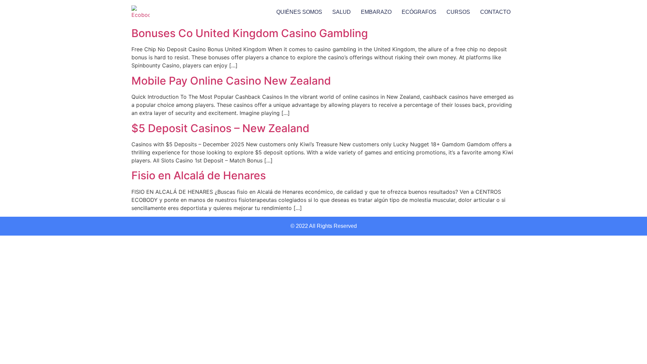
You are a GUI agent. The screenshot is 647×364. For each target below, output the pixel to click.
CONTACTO (495, 12)
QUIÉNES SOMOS (299, 12)
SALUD (341, 12)
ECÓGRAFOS (419, 12)
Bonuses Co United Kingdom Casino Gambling (249, 33)
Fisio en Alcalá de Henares (198, 175)
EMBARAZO (376, 12)
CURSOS (458, 12)
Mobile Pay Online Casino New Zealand (231, 80)
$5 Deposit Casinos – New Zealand (220, 128)
